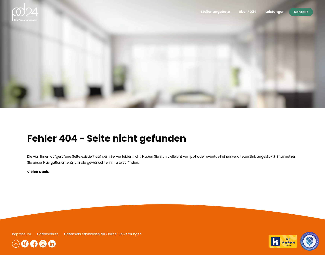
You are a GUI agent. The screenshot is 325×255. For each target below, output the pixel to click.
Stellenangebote (215, 11)
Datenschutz (47, 234)
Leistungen (275, 11)
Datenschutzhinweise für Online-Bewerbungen (103, 234)
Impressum (21, 234)
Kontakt (301, 11)
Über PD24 (247, 11)
